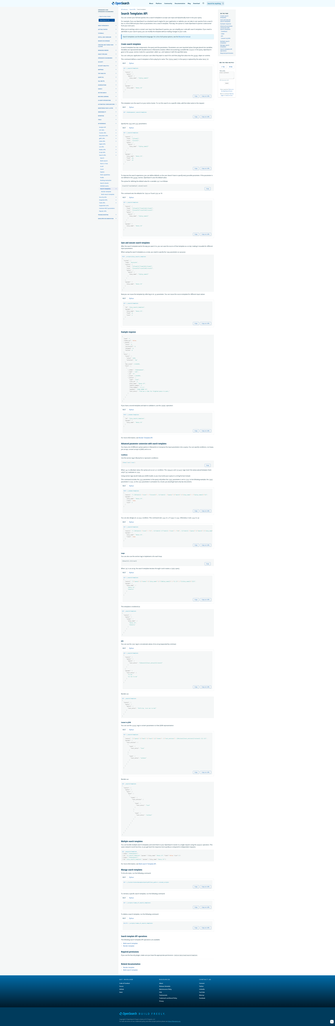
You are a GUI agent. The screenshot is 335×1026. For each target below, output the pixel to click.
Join (222, 36)
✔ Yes (223, 67)
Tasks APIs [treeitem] (102, 203)
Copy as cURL (206, 96)
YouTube (202, 992)
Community (168, 3)
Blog (189, 3)
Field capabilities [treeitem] (105, 175)
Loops (222, 34)
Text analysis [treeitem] (102, 73)
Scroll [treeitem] (101, 166)
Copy (196, 96)
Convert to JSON (225, 38)
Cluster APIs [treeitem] (102, 133)
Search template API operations (226, 50)
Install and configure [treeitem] (104, 37)
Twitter (201, 986)
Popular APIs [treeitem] (102, 211)
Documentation (180, 3)
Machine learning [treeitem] (103, 96)
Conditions (224, 31)
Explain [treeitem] (102, 172)
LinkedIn (202, 989)
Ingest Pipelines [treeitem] (102, 54)
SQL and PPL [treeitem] (101, 81)
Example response (225, 24)
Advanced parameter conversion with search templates (226, 27)
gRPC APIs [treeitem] (102, 138)
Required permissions (226, 53)
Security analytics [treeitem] (103, 66)
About (151, 3)
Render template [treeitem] (106, 191)
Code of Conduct (124, 983)
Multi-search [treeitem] (104, 161)
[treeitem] (116, 25)
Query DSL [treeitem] (101, 77)
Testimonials (163, 995)
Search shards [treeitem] (104, 183)
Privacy (161, 1001)
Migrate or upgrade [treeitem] (104, 41)
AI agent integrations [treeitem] (104, 100)
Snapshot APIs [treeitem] (103, 200)
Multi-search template (130, 943)
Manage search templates (224, 46)
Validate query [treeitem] (104, 186)
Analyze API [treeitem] (102, 127)
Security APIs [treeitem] (103, 197)
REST (124, 63)
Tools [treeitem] (99, 119)
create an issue (228, 95)
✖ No (230, 67)
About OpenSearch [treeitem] (103, 25)
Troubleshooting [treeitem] (103, 215)
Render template (128, 946)
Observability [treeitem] (102, 112)
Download (196, 3)
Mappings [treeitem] (100, 69)
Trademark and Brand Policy (168, 998)
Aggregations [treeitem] (102, 85)
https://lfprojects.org (174, 1021)
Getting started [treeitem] (102, 29)
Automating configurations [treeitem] (106, 104)
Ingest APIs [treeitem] (102, 144)
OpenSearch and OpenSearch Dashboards (105, 10)
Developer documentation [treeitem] (105, 218)
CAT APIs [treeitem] (101, 130)
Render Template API (145, 438)
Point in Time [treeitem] (104, 163)
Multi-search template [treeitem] (107, 194)
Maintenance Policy (165, 989)
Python (131, 63)
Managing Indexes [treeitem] (103, 50)
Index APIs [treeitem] (102, 141)
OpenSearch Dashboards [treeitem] (105, 58)
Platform (159, 3)
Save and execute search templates (225, 20)
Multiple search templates (224, 42)
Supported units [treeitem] (104, 205)
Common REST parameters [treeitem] (107, 208)
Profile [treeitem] (102, 177)
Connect (201, 983)
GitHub (121, 989)
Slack (121, 992)
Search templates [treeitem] (105, 189)
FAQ (160, 992)
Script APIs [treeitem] (102, 152)
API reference (124, 9)
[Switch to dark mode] (203, 3)
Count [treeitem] (102, 169)
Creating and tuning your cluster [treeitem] (105, 45)
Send (226, 83)
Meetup (201, 995)
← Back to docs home (104, 16)
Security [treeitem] (100, 62)
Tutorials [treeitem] (101, 33)
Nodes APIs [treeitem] (102, 149)
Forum (121, 986)
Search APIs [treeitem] (102, 155)
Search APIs (132, 9)
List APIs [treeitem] (101, 147)
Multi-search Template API (147, 864)
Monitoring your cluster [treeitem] (105, 108)
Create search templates (224, 16)
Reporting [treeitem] (101, 116)
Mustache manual (184, 37)
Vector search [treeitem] (102, 92)
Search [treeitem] (100, 89)
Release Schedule (164, 986)
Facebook (202, 998)
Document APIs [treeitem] (103, 135)
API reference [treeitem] (102, 123)
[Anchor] (142, 44)
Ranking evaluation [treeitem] (105, 180)
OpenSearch (121, 3)
